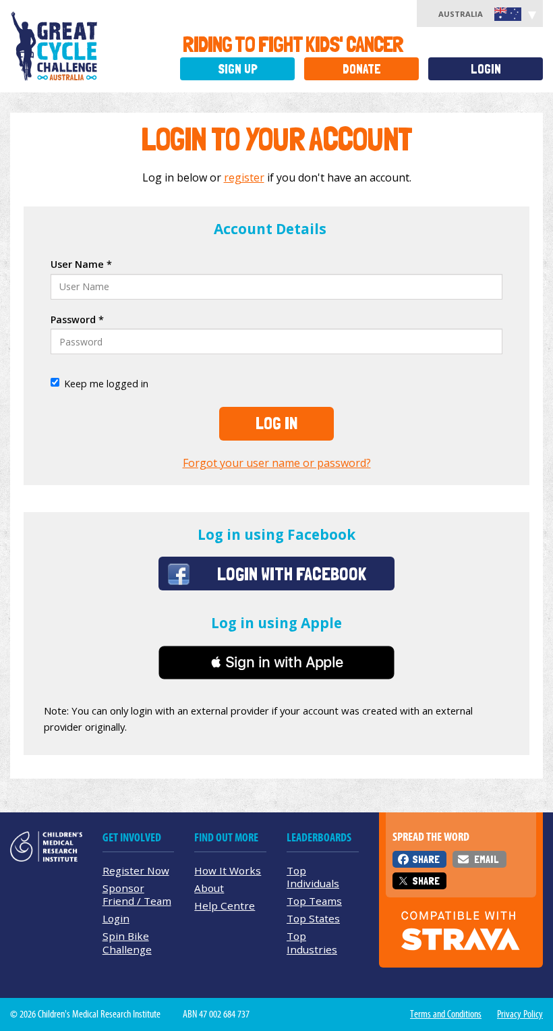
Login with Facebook (291, 573)
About (209, 888)
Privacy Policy (520, 1014)
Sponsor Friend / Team (137, 894)
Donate (362, 69)
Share (426, 859)
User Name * (81, 264)
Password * (77, 319)
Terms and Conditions (446, 1014)
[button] (276, 662)
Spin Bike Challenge (127, 942)
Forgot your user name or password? (277, 462)
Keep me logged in (106, 383)
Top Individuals (313, 877)
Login (486, 69)
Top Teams (314, 901)
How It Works (227, 870)
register (244, 177)
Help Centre (224, 905)
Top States (313, 918)
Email (486, 859)
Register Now (136, 870)
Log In (276, 423)
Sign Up (238, 69)
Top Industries (312, 942)
